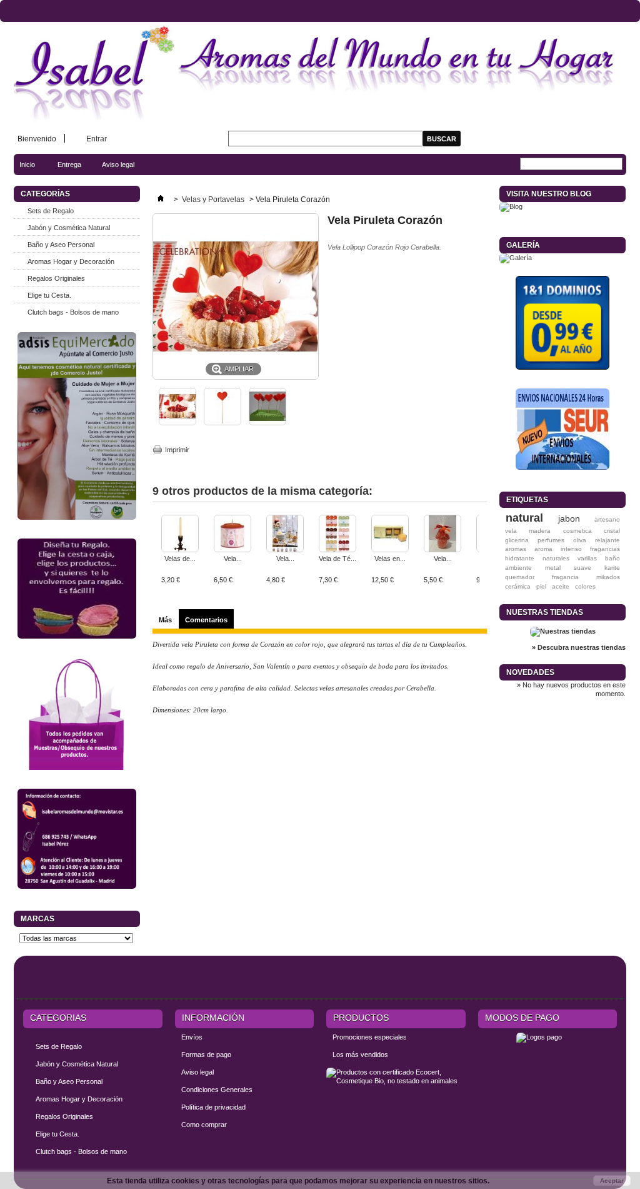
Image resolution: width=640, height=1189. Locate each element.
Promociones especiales (369, 1037)
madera (540, 530)
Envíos (191, 1037)
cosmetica (577, 530)
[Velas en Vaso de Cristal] (390, 534)
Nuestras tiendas (544, 612)
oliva (579, 540)
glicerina (517, 540)
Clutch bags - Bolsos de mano (73, 312)
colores (585, 586)
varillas (587, 558)
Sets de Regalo (51, 211)
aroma (543, 548)
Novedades (530, 672)
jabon (569, 519)
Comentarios (206, 620)
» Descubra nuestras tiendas (579, 647)
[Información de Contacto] (77, 839)
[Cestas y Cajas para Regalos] (77, 589)
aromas (515, 548)
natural (524, 518)
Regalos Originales (56, 278)
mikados (608, 577)
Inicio (21, 168)
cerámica (518, 586)
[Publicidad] (562, 323)
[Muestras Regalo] (77, 713)
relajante (607, 540)
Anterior (155, 539)
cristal (612, 530)
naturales (555, 558)
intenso (571, 548)
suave (582, 567)
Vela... (233, 558)
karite (612, 567)
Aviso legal (118, 164)
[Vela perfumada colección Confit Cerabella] (285, 534)
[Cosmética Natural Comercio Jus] (77, 426)
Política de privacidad (213, 1107)
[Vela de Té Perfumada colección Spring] (337, 534)
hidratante (519, 558)
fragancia (565, 577)
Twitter (580, 979)
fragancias (605, 548)
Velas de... (180, 558)
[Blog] (510, 206)
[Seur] (562, 429)
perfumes (551, 540)
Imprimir (177, 449)
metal (553, 567)
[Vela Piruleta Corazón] (177, 423)
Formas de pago (206, 1054)
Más (165, 620)
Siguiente (482, 539)
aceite (560, 586)
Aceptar (612, 1180)
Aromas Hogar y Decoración (71, 261)
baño (612, 558)
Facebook (557, 979)
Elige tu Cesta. (49, 295)
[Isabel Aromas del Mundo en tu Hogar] (320, 74)
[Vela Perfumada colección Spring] (232, 534)
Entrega (69, 164)
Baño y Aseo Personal (61, 244)
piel (541, 586)
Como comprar (204, 1124)
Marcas (37, 918)
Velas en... (390, 558)
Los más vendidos (360, 1054)
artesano (607, 519)
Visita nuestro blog (548, 194)
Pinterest (603, 979)
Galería (523, 245)
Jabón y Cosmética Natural (69, 227)
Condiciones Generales (216, 1089)
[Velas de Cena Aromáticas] (180, 534)
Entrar (96, 138)
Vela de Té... (337, 558)
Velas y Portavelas (214, 199)
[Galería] (515, 257)
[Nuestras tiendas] (563, 631)
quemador (519, 577)
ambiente (518, 567)
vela (511, 530)
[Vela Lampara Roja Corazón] (442, 534)
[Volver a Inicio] (160, 199)
